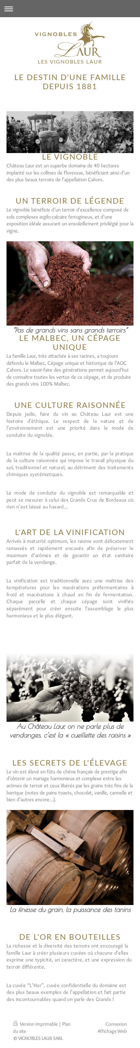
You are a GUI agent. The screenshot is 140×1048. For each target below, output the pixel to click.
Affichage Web (112, 1031)
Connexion (116, 1024)
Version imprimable (39, 1024)
